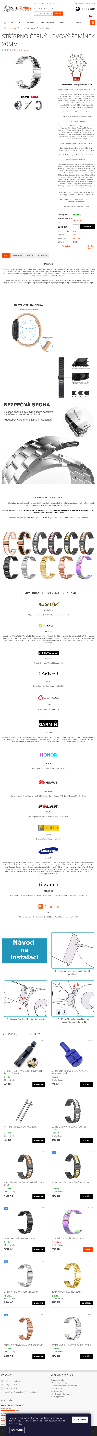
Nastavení (17, 1430)
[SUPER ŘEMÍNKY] (17, 8)
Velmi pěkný (6, 1409)
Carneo (78, 22)
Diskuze (30, 255)
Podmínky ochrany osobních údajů (64, 1385)
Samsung (77, 238)
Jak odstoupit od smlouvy (61, 1394)
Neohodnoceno (21, 50)
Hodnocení (42, 255)
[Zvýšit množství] (79, 225)
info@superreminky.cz (12, 1381)
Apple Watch (47, 22)
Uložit (35, 97)
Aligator (15, 22)
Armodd (64, 22)
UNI (74, 235)
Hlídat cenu (91, 247)
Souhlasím (80, 1419)
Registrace (90, 3)
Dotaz (67, 246)
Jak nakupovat (56, 1388)
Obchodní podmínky (59, 1383)
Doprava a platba (57, 1380)
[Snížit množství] (79, 228)
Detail (88, 1250)
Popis (6, 255)
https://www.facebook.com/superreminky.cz (21, 1392)
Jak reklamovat (56, 1391)
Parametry (17, 255)
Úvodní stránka (5, 22)
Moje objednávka (57, 1397)
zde (20, 1423)
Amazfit (31, 22)
